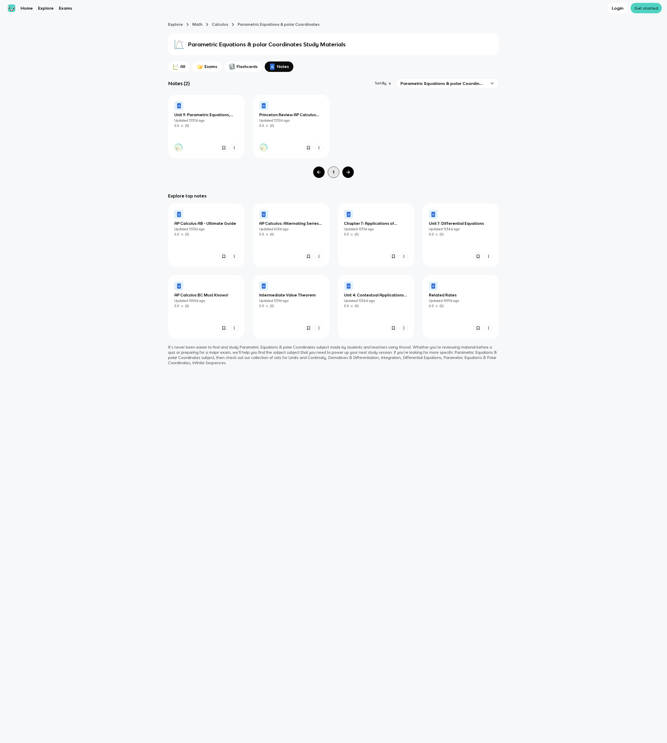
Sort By (380, 83)
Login (617, 8)
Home (27, 8)
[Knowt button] (224, 148)
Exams (65, 8)
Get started (646, 8)
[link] (206, 126)
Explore (46, 8)
